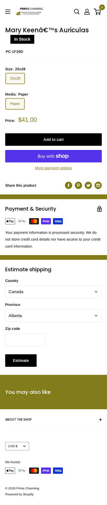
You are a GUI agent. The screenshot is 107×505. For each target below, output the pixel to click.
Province (12, 304)
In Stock (22, 39)
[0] (97, 12)
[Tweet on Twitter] (88, 185)
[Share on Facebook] (68, 185)
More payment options (53, 168)
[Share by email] (98, 185)
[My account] (87, 12)
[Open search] (77, 12)
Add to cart (53, 139)
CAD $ (12, 446)
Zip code (12, 328)
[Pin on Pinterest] (78, 185)
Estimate (21, 360)
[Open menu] (7, 12)
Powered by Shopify (19, 494)
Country (11, 281)
